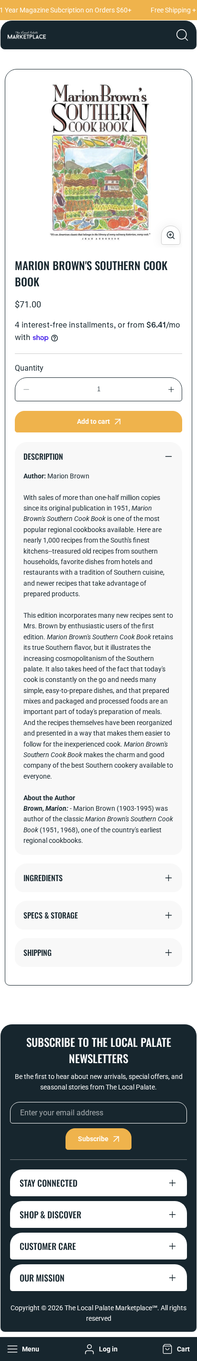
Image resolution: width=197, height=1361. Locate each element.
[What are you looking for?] (182, 35)
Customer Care (48, 1246)
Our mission (42, 1277)
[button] (175, 1349)
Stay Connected (48, 1183)
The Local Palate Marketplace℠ (111, 1308)
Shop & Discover (50, 1214)
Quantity (29, 368)
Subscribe (93, 1139)
